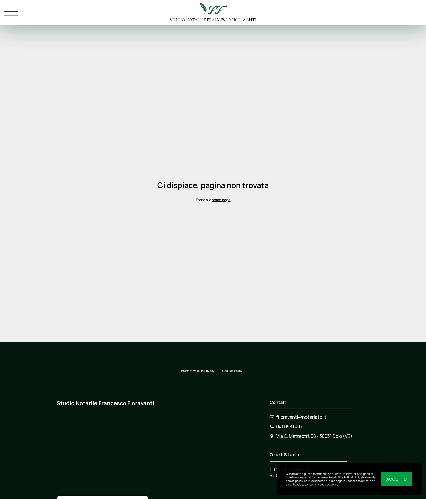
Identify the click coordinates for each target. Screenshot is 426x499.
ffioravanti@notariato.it (301, 417)
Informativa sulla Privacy (198, 371)
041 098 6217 (289, 426)
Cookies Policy (232, 371)
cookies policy (329, 484)
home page (221, 199)
